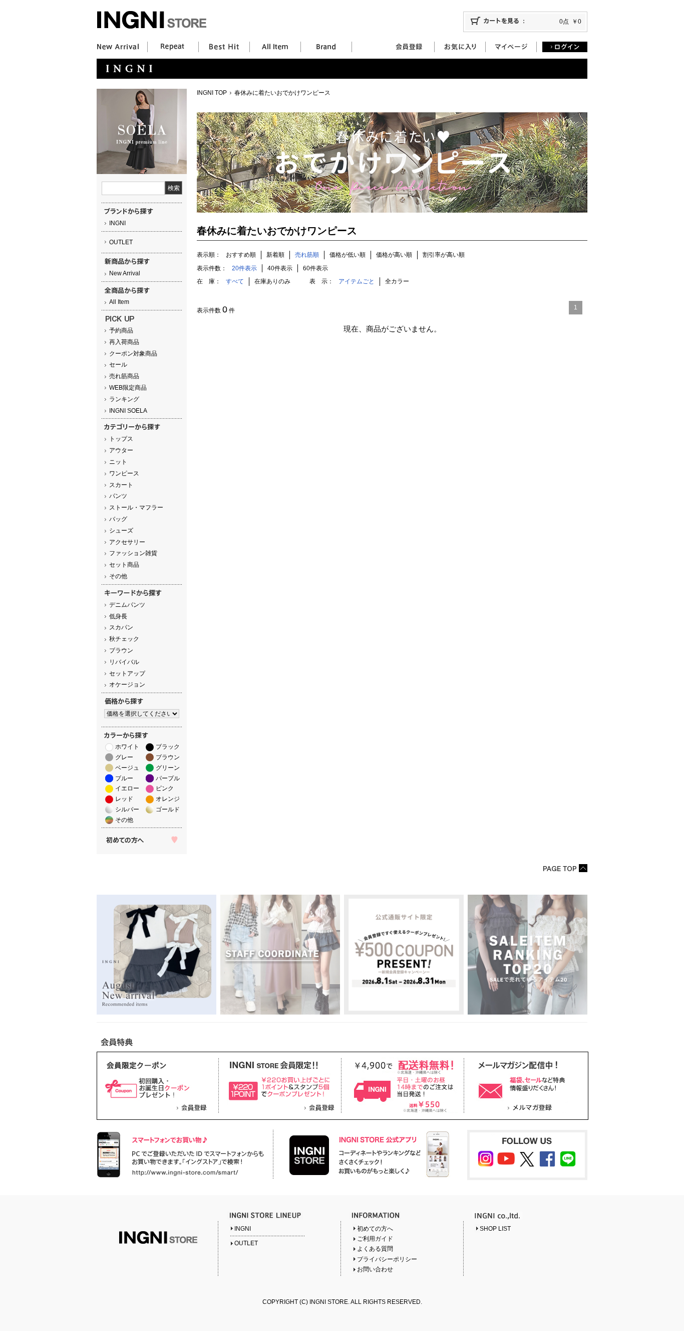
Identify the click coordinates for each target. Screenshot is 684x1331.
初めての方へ (375, 1228)
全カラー (397, 281)
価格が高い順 (394, 254)
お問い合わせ (375, 1269)
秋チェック (124, 638)
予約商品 (121, 330)
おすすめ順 (241, 254)
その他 (118, 576)
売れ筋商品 (124, 376)
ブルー (124, 778)
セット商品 (124, 564)
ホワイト (127, 746)
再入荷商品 (124, 342)
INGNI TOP (212, 92)
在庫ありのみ (272, 281)
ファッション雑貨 (133, 553)
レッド (124, 798)
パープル (168, 778)
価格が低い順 (347, 254)
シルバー (127, 809)
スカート (121, 484)
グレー (124, 757)
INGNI (117, 223)
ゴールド (168, 809)
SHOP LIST (495, 1228)
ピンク (165, 788)
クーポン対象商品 (133, 353)
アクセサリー (127, 542)
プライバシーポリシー (387, 1259)
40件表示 (279, 268)
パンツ (118, 496)
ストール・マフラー (136, 507)
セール (118, 364)
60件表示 (315, 268)
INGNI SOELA (128, 410)
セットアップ (127, 673)
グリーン (168, 767)
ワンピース (124, 473)
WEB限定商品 (128, 387)
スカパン (121, 627)
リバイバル (124, 662)
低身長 (118, 616)
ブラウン (121, 650)
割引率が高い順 (444, 254)
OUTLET (121, 242)
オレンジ (168, 798)
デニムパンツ (127, 604)
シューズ (121, 530)
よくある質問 (375, 1248)
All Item (119, 301)
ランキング (124, 399)
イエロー (127, 788)
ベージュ (127, 767)
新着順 (275, 254)
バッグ (118, 519)
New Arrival (124, 273)
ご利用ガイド (375, 1238)
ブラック (168, 746)
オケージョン (127, 684)
